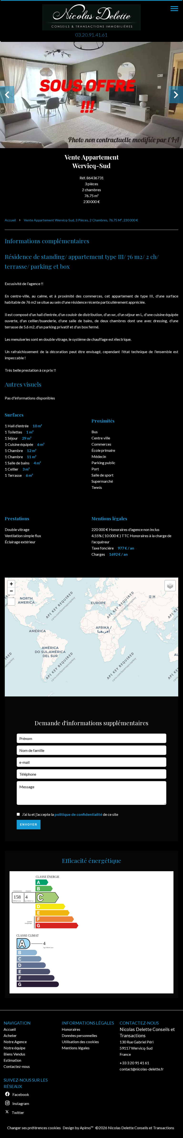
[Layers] (170, 585)
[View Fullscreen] (11, 601)
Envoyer (28, 824)
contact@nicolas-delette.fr (142, 1069)
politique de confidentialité (78, 814)
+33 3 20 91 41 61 (134, 1062)
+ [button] (11, 584)
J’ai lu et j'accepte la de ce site (70, 814)
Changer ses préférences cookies (34, 1127)
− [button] (11, 591)
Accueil (10, 220)
